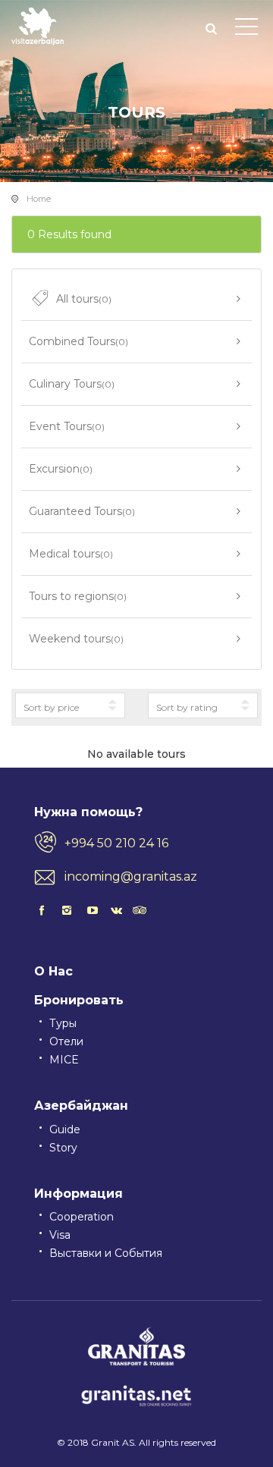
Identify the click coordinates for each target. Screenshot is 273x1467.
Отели (66, 1041)
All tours (83, 299)
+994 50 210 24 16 (116, 843)
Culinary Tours (72, 384)
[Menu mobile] (246, 29)
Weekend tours (76, 639)
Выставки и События (105, 1253)
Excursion (61, 469)
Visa (60, 1235)
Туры (63, 1023)
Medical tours (71, 554)
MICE (64, 1059)
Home (39, 198)
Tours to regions (78, 596)
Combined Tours (78, 341)
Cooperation (81, 1217)
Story (63, 1147)
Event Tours (67, 426)
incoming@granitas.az (130, 876)
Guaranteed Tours (82, 511)
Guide (64, 1129)
